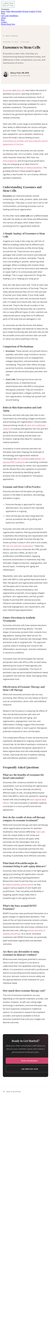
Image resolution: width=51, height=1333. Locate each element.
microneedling (23, 458)
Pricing (3, 24)
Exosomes (7, 90)
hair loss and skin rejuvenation (19, 546)
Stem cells (40, 831)
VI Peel (38, 11)
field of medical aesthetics (31, 167)
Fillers (8, 11)
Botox (3, 11)
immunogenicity (10, 161)
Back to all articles (13, 1091)
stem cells (20, 90)
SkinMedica (13, 16)
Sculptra (32, 11)
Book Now (11, 24)
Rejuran (25, 11)
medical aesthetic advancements (19, 884)
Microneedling (16, 11)
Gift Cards (5, 16)
